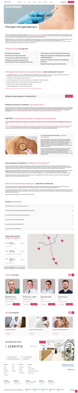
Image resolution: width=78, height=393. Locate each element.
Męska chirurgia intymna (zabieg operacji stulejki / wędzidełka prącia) (55, 56)
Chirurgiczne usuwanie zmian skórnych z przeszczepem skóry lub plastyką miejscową (19, 61)
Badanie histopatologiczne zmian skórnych (53, 64)
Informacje (8, 333)
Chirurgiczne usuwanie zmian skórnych (16, 58)
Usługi (11, 6)
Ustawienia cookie (31, 372)
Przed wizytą (21, 366)
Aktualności (21, 370)
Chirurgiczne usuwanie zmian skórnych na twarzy (55, 53)
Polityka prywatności (31, 368)
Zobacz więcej (8, 304)
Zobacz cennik (69, 96)
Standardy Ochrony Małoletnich (33, 370)
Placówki (5, 368)
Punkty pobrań (6, 370)
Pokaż (22, 243)
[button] (53, 259)
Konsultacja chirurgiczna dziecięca (15, 55)
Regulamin (29, 366)
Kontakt (5, 372)
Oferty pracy (6, 374)
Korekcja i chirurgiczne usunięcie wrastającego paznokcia (55, 60)
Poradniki (20, 368)
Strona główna (8, 6)
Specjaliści (14, 370)
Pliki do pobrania (22, 372)
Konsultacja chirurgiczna (12, 53)
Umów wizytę (16, 304)
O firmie (5, 366)
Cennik (13, 366)
